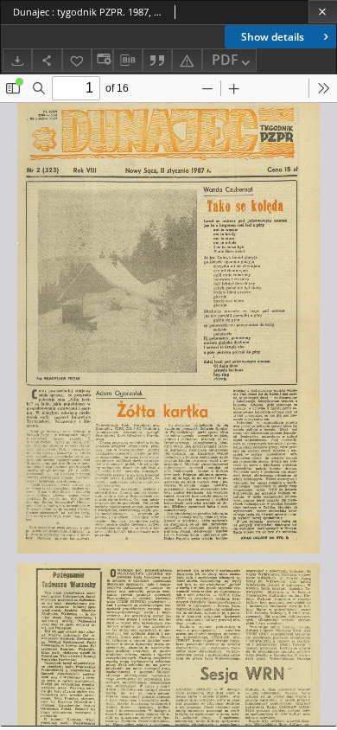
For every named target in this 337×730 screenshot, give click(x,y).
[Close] (322, 11)
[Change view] (102, 60)
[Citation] (157, 60)
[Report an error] (186, 60)
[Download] (17, 60)
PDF (225, 59)
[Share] (46, 60)
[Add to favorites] (77, 60)
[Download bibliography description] (128, 60)
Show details (272, 36)
